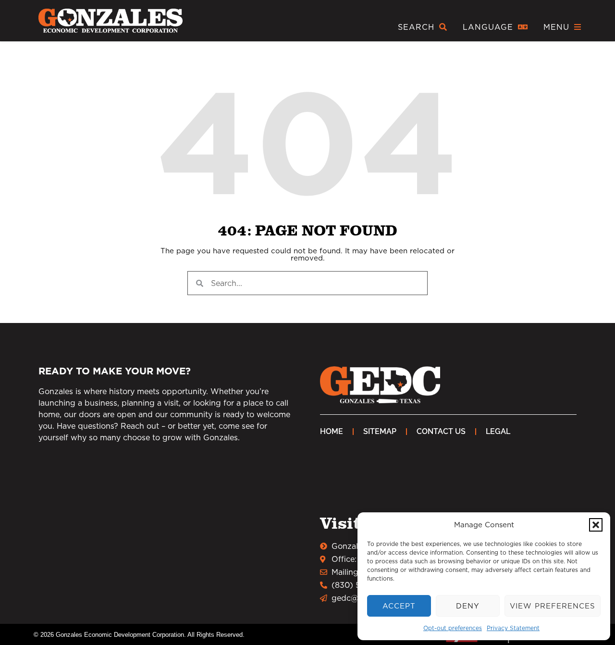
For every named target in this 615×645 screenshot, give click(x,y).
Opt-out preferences (452, 628)
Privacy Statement (513, 628)
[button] (596, 525)
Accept (399, 606)
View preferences (552, 606)
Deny (468, 606)
